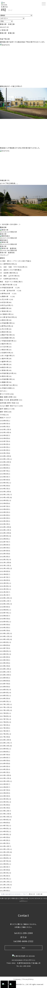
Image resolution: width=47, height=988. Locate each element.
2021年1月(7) (5, 595)
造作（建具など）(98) (7, 409)
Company (17, 979)
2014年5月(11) (5, 831)
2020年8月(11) (5, 610)
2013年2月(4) (5, 876)
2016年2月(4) (5, 769)
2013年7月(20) (5, 861)
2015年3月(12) (5, 802)
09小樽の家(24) (6, 364)
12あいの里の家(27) (7, 355)
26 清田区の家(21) (7, 314)
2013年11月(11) (6, 849)
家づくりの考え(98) (7, 394)
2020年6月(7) (5, 616)
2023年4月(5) (5, 515)
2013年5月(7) (5, 867)
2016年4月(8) (5, 763)
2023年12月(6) (5, 491)
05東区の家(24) (6, 376)
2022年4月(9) (5, 551)
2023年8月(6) (5, 503)
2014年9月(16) (5, 820)
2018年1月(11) (5, 701)
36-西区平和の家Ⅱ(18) (8, 285)
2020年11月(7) (5, 601)
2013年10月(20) (6, 852)
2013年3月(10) (5, 873)
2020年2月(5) (5, 627)
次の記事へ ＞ (15, 224)
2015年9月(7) (5, 784)
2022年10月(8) (5, 533)
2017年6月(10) (5, 722)
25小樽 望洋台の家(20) (8, 317)
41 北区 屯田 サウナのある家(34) (13, 267)
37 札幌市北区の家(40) (9, 279)
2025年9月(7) (5, 435)
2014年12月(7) (5, 811)
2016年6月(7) (5, 757)
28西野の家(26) (6, 308)
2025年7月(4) (5, 441)
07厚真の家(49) (6, 370)
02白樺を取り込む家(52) (9, 385)
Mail (23, 948)
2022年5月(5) (5, 548)
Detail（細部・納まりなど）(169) (11, 406)
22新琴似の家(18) (6, 326)
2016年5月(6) (5, 760)
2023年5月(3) (5, 512)
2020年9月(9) (5, 607)
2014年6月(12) (5, 828)
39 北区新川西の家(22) (9, 273)
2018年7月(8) (5, 684)
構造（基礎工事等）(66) (8, 397)
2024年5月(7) (5, 477)
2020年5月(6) (5, 619)
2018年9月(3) (5, 678)
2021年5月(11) (5, 583)
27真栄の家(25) (6, 311)
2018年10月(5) (5, 675)
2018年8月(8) (5, 681)
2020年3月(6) (5, 624)
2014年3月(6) (5, 837)
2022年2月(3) (5, 556)
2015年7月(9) (5, 790)
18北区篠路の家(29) (7, 338)
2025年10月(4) (5, 432)
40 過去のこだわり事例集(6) (11, 270)
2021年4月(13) (5, 586)
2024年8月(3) (5, 468)
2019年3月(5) (5, 660)
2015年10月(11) (6, 781)
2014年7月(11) (5, 825)
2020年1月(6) (5, 630)
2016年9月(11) (5, 749)
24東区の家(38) (6, 320)
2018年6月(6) (5, 686)
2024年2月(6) (5, 486)
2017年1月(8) (5, 737)
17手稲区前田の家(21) (8, 341)
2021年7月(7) (5, 577)
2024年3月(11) (5, 483)
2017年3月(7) (5, 731)
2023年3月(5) (5, 518)
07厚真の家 (4, 30)
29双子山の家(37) (6, 305)
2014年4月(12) (5, 834)
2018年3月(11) (5, 695)
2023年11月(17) (6, 494)
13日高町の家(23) (6, 353)
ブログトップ (4, 255)
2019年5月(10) (5, 654)
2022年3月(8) (5, 553)
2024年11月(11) (6, 459)
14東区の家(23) (6, 350)
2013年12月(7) (5, 846)
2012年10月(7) (5, 887)
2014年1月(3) (5, 843)
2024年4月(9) (5, 480)
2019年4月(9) (5, 657)
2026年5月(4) (5, 423)
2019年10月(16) (6, 639)
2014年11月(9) (5, 814)
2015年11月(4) (5, 778)
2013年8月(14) (5, 858)
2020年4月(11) (5, 621)
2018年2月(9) (5, 698)
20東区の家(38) (6, 332)
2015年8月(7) (5, 787)
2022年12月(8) (5, 527)
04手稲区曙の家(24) (7, 379)
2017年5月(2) (5, 725)
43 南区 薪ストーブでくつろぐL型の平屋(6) (15, 261)
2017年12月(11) (6, 704)
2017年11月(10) (6, 707)
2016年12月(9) (5, 740)
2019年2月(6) (5, 663)
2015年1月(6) (5, 808)
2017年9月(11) (5, 713)
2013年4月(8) (5, 870)
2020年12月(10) (6, 598)
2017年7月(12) (5, 719)
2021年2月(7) (5, 592)
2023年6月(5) (5, 509)
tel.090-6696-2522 (23, 941)
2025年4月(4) (5, 444)
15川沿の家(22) (6, 347)
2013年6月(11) (5, 864)
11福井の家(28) (6, 358)
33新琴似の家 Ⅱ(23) (8, 293)
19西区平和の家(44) (7, 335)
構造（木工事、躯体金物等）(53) (11, 400)
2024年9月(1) (5, 465)
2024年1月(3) (5, 488)
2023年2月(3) (5, 521)
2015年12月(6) (5, 775)
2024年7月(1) (5, 471)
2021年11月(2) (5, 565)
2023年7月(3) (5, 506)
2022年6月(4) (5, 545)
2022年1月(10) (5, 559)
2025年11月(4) (5, 429)
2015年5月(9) (5, 796)
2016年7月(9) (5, 754)
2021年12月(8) (5, 562)
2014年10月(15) (6, 817)
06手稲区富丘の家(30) (8, 373)
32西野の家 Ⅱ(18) (7, 296)
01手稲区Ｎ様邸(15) (7, 388)
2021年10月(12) (6, 568)
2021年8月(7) (5, 574)
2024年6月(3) (5, 474)
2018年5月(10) (5, 689)
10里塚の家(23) (6, 361)
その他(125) (4, 415)
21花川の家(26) (6, 329)
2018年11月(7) (5, 672)
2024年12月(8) (5, 456)
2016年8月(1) (5, 752)
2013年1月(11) (5, 879)
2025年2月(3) (5, 450)
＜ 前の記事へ (5, 224)
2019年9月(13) (5, 642)
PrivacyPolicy (28, 979)
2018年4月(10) (5, 692)
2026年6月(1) (5, 420)
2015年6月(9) (5, 793)
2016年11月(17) (6, 743)
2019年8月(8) (5, 645)
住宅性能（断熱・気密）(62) (9, 403)
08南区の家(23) (6, 367)
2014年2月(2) (5, 840)
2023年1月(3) (5, 524)
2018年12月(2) (5, 669)
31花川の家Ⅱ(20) (6, 299)
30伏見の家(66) (6, 302)
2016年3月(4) (5, 766)
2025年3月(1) (5, 447)
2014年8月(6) (5, 822)
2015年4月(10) (5, 799)
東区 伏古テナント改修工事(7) (11, 282)
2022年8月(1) (5, 539)
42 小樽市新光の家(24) (8, 264)
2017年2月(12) (5, 734)
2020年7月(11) (5, 613)
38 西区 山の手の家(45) (10, 276)
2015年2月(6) (5, 805)
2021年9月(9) (5, 571)
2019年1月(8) (5, 666)
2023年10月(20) (6, 497)
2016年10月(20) (6, 746)
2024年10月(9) (5, 462)
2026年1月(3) (5, 426)
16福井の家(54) (6, 344)
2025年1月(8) (5, 453)
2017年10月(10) (6, 710)
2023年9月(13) (5, 500)
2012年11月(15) (6, 885)
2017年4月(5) (5, 728)
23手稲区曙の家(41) (7, 323)
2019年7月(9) (5, 648)
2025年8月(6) (5, 438)
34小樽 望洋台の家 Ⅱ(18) (10, 290)
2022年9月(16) (5, 536)
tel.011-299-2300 (23, 933)
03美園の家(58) (6, 382)
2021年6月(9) (5, 580)
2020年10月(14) (6, 604)
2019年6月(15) (5, 651)
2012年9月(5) (5, 890)
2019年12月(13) (6, 633)
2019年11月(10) (6, 636)
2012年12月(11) (6, 882)
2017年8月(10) (5, 716)
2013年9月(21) (5, 855)
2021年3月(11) (5, 589)
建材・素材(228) (6, 412)
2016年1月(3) (5, 772)
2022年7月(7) (5, 542)
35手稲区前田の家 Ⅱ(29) (10, 287)
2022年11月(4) (5, 530)
